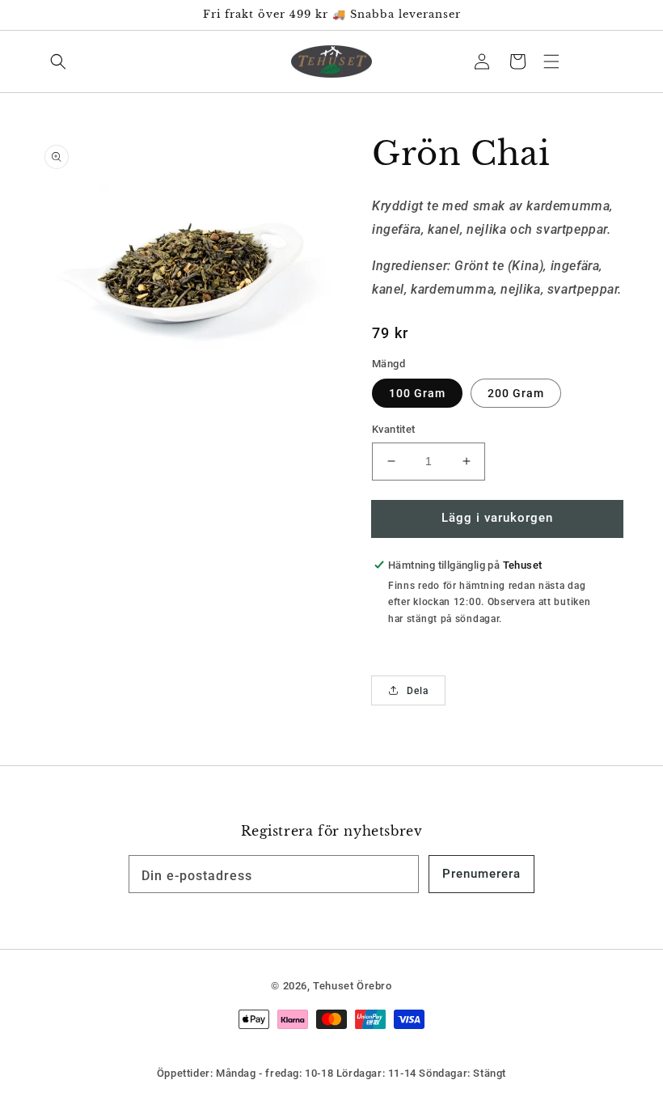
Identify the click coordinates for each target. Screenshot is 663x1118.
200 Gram (516, 393)
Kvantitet (394, 429)
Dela (418, 691)
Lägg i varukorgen (497, 517)
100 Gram (417, 393)
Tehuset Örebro (352, 986)
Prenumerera (481, 873)
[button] (551, 61)
